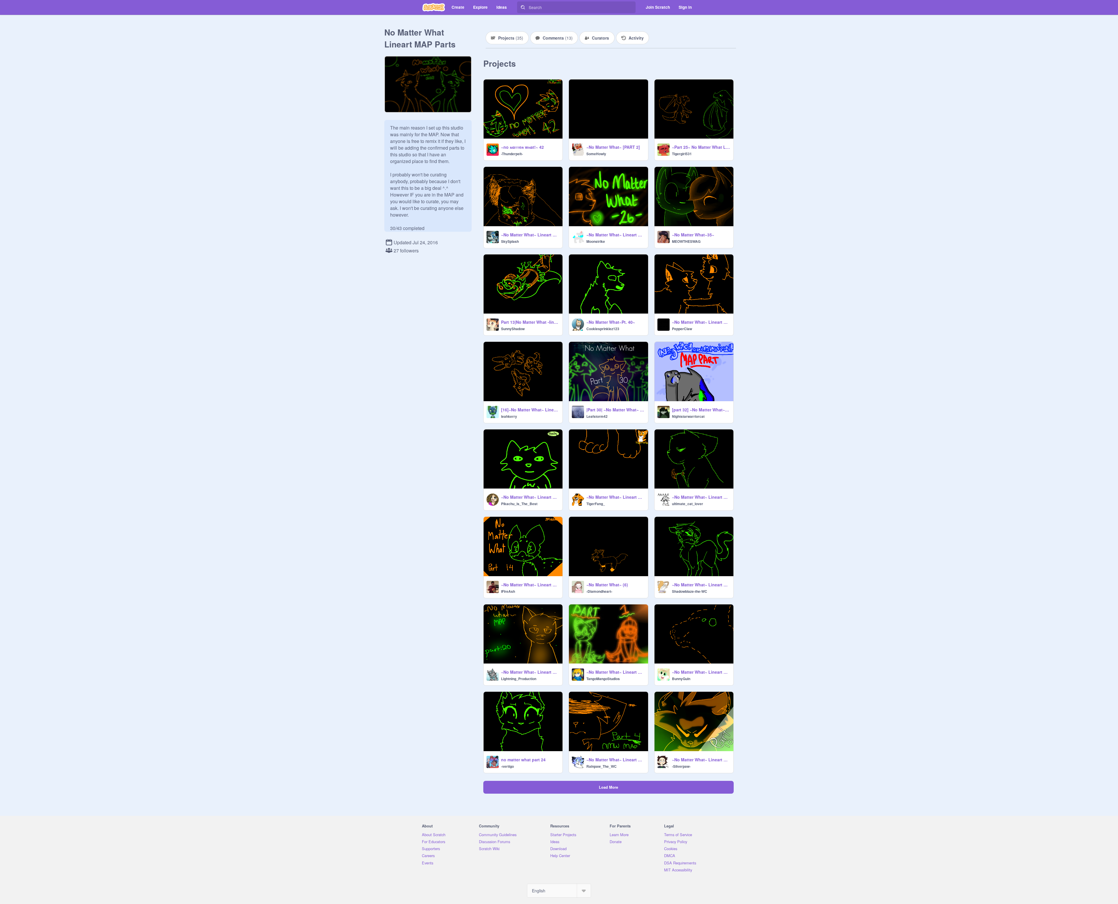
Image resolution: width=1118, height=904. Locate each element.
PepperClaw (682, 328)
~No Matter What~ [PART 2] (613, 147)
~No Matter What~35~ (693, 235)
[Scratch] (433, 7)
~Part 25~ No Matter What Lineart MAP (701, 147)
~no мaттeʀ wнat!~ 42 (522, 147)
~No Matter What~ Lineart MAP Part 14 (530, 585)
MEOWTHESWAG (686, 241)
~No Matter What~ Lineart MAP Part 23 (530, 497)
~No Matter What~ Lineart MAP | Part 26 (615, 235)
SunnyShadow (513, 328)
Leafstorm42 (597, 416)
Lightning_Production (518, 678)
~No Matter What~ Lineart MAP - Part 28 (701, 497)
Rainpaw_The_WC (601, 766)
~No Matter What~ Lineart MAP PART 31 (701, 585)
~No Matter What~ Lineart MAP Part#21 (615, 497)
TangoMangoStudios (603, 678)
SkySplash (510, 241)
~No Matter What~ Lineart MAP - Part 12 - (701, 672)
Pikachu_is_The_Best (519, 503)
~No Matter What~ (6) (607, 585)
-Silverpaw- (681, 766)
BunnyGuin (681, 678)
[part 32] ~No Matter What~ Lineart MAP (701, 410)
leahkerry (509, 416)
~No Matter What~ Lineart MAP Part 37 (701, 322)
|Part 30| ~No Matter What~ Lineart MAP (615, 410)
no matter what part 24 (523, 760)
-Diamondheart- (599, 591)
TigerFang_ (595, 503)
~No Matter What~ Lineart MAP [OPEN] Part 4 (615, 760)
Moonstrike (595, 241)
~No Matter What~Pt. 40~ (610, 322)
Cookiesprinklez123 (602, 328)
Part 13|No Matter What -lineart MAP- (530, 322)
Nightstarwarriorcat (688, 416)
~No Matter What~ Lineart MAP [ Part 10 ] (701, 760)
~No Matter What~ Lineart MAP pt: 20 (530, 672)
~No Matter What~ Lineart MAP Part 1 (615, 672)
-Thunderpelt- (512, 153)
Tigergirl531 (682, 153)
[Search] (523, 7)
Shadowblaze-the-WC (689, 591)
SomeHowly (596, 153)
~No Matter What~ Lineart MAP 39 (530, 235)
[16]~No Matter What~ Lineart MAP (530, 410)
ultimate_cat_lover (687, 503)
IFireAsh (508, 591)
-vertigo (507, 766)
